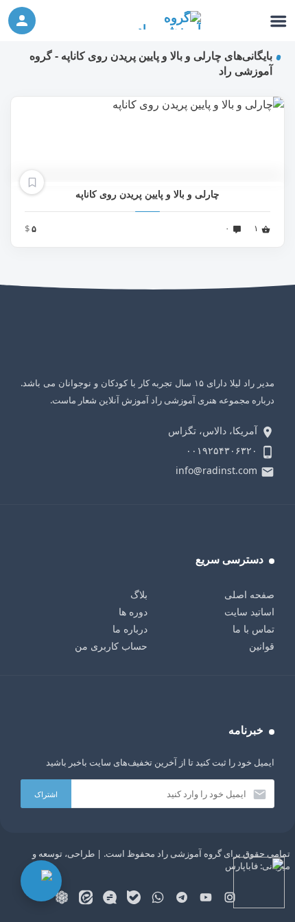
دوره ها (133, 611)
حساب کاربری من (111, 645)
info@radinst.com (216, 470)
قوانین (261, 645)
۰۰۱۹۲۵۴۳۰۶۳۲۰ (221, 450)
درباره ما (130, 628)
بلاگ (139, 594)
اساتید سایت (249, 611)
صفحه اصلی (249, 594)
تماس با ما (253, 628)
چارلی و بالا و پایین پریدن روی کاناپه (147, 193)
